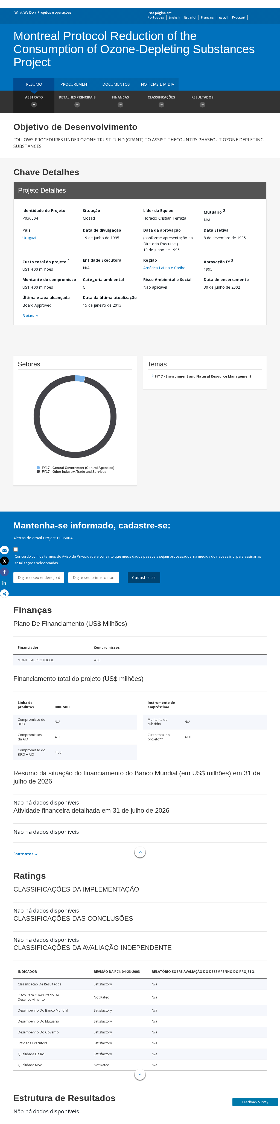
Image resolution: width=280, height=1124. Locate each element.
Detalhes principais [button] (77, 97)
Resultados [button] (202, 97)
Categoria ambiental (103, 279)
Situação (91, 210)
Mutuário (214, 211)
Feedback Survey (255, 1102)
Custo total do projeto (46, 261)
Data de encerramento (226, 279)
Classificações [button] (161, 97)
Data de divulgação (102, 230)
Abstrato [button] (34, 97)
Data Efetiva (216, 230)
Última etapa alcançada (46, 297)
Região (150, 260)
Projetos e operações (54, 12)
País (26, 230)
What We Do (24, 12)
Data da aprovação (162, 230)
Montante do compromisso (49, 279)
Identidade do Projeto (43, 210)
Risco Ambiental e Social (167, 279)
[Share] (4, 572)
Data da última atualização (110, 297)
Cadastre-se (144, 577)
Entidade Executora (102, 260)
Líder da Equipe (158, 210)
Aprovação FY (218, 261)
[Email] (4, 550)
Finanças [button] (120, 97)
